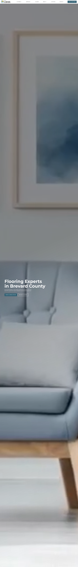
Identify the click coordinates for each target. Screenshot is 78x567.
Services (28, 1)
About (44, 1)
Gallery (37, 1)
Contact (61, 1)
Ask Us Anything (72, 1)
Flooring (19, 1)
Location (53, 1)
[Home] (5, 2)
